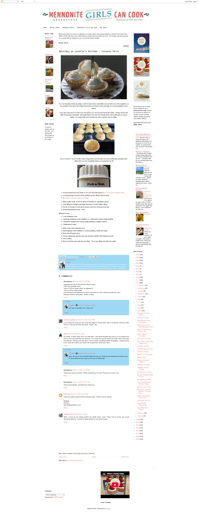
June (139, 302)
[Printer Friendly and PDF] (63, 256)
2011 (137, 430)
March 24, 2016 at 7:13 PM (78, 414)
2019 (138, 274)
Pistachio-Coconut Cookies (143, 368)
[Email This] (89, 257)
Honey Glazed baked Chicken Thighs (144, 383)
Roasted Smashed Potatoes (143, 361)
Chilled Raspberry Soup (145, 349)
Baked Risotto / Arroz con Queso (144, 321)
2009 (138, 436)
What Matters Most (142, 212)
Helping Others (68, 27)
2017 (138, 280)
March (140, 311)
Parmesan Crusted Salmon (143, 314)
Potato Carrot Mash (143, 364)
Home (45, 27)
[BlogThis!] (91, 257)
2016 (138, 283)
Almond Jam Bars (143, 318)
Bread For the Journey (144, 372)
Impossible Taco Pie (143, 400)
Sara (65, 334)
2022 (138, 266)
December (141, 285)
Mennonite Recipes (49, 38)
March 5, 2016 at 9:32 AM (86, 353)
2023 (138, 263)
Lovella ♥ (72, 305)
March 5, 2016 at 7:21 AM (86, 305)
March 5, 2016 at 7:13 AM (86, 320)
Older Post (125, 457)
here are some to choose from (113, 193)
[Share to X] (93, 257)
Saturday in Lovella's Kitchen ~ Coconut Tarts (144, 391)
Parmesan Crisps (142, 351)
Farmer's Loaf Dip (143, 346)
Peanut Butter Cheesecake (142, 404)
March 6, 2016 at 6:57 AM (81, 382)
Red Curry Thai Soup (144, 338)
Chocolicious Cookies (144, 379)
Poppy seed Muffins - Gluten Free (144, 396)
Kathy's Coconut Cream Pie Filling (76, 198)
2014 (138, 422)
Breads (47, 95)
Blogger (107, 508)
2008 (138, 439)
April (139, 308)
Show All (52, 119)
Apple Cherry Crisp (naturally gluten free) (145, 326)
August (140, 296)
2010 (138, 433)
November (141, 288)
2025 (138, 257)
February (147, 167)
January (140, 416)
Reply (65, 297)
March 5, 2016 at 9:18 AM (81, 370)
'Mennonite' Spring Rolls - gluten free (145, 342)
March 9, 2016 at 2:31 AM (79, 394)
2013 (138, 425)
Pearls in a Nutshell (142, 151)
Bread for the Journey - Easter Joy (144, 330)
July (139, 299)
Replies (68, 301)
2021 (138, 269)
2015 (138, 419)
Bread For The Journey (144, 354)
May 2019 (147, 214)
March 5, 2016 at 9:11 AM (75, 334)
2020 (138, 271)
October (140, 291)
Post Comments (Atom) (75, 460)
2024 (138, 260)
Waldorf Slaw (141, 357)
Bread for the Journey (144, 387)
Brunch (48, 108)
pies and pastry (70, 259)
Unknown (67, 394)
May (139, 305)
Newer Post (63, 457)
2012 (138, 428)
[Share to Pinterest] (97, 257)
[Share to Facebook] (95, 257)
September (141, 294)
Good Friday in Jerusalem (142, 335)
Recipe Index (55, 27)
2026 (138, 255)
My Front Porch (141, 165)
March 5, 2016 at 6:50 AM (81, 281)
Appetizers (49, 54)
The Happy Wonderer (143, 134)
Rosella (66, 414)
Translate (60, 497)
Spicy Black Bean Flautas (142, 408)
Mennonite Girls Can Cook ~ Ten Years (92, 27)
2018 (138, 277)
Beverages (49, 67)
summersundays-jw (70, 320)
